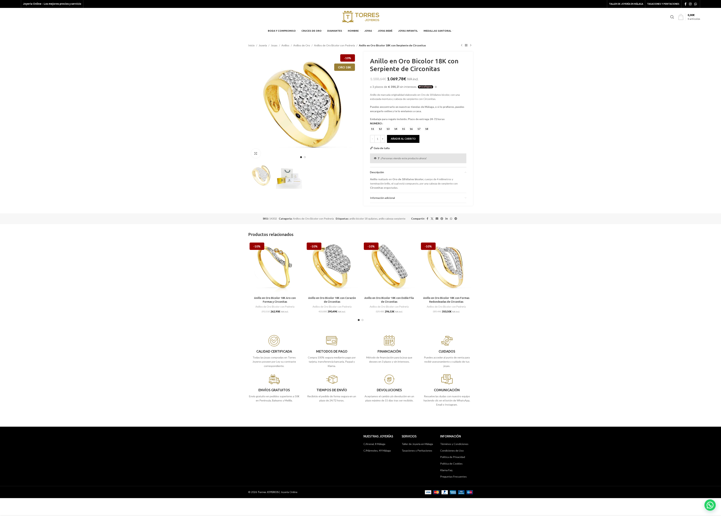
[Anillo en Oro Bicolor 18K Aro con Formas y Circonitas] (275, 268)
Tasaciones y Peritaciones (417, 450)
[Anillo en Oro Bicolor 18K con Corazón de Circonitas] (332, 268)
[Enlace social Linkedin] (446, 218)
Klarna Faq (446, 470)
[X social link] (432, 218)
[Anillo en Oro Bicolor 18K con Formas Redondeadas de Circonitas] (446, 268)
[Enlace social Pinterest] (441, 218)
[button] (710, 505)
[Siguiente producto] (470, 45)
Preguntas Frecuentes (453, 476)
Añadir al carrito (403, 138)
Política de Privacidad (452, 457)
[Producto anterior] (461, 45)
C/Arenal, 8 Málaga (374, 444)
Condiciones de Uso (452, 450)
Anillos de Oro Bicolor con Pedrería (334, 45)
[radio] (372, 128)
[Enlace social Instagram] (690, 4)
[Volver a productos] (466, 45)
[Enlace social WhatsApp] (695, 4)
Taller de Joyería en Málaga (417, 444)
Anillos (285, 45)
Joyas (274, 45)
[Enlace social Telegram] (455, 218)
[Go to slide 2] (305, 157)
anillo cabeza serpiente (392, 218)
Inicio (251, 45)
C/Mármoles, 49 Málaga (377, 450)
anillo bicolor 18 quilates (363, 218)
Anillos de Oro (301, 45)
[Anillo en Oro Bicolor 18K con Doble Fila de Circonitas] (389, 268)
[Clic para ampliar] (256, 153)
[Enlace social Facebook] (685, 4)
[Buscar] (672, 17)
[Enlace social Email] (436, 218)
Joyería (263, 45)
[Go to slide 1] (301, 157)
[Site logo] (360, 16)
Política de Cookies (451, 463)
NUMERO (376, 123)
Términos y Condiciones (454, 444)
